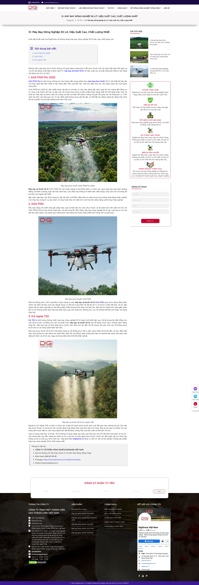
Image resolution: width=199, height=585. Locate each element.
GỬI (159, 491)
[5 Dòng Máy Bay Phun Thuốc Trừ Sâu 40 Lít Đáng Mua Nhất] (139, 43)
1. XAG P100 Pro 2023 (41, 53)
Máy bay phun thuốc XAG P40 (82, 524)
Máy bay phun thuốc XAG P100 (83, 513)
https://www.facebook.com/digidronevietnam (62, 459)
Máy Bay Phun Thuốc (79, 509)
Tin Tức (80, 20)
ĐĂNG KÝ (150, 221)
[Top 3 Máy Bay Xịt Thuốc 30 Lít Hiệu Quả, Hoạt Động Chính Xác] (139, 57)
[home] (33, 8)
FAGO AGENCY (123, 583)
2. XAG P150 (37, 56)
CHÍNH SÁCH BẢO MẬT (112, 518)
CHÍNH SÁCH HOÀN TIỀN (113, 526)
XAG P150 (99, 302)
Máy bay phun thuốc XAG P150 (83, 528)
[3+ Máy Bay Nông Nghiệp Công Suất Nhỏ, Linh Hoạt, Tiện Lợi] (139, 71)
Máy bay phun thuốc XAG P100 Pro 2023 (84, 519)
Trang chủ (70, 20)
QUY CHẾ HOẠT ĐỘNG (112, 513)
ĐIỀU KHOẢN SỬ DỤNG (113, 509)
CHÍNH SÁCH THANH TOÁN (114, 522)
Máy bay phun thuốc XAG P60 (82, 533)
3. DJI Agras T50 (39, 60)
